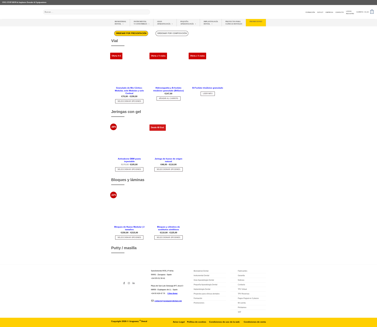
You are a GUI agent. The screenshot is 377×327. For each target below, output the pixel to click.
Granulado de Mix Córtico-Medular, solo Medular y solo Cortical (129, 90)
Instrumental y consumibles (140, 23)
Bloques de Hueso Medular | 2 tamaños (129, 228)
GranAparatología (163, 23)
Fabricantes (242, 271)
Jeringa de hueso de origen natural (168, 160)
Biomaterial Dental (120, 23)
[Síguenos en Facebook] (362, 2)
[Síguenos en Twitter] (368, 2)
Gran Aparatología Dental (204, 280)
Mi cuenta (242, 303)
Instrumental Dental (201, 275)
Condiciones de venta (255, 322)
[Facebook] (124, 282)
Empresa (329, 12)
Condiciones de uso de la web (224, 322)
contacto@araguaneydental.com (168, 301)
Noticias (241, 280)
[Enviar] (147, 12)
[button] (365, 12)
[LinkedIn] (133, 282)
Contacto (339, 12)
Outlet (320, 12)
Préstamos (242, 307)
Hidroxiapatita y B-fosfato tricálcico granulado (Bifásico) (168, 89)
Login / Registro (350, 12)
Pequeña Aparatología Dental (205, 285)
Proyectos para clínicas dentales (207, 294)
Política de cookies (196, 322)
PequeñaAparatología (187, 23)
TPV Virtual (242, 289)
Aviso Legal (179, 322)
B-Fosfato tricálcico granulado (207, 88)
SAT (239, 312)
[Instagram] (129, 282)
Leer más (208, 93)
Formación (310, 12)
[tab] (131, 33)
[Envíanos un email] (370, 2)
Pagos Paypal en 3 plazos (248, 298)
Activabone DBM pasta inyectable (129, 160)
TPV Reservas (243, 294)
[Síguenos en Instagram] (365, 2)
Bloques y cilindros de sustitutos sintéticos (168, 228)
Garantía (241, 275)
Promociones (256, 21)
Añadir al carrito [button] (168, 98)
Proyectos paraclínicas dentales (233, 23)
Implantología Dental (211, 23)
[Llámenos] (373, 2)
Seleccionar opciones (129, 101)
